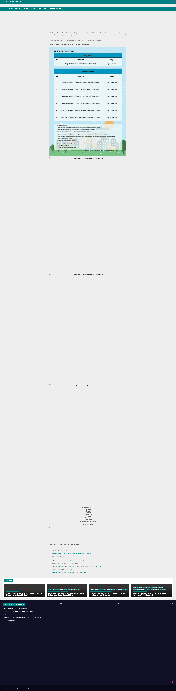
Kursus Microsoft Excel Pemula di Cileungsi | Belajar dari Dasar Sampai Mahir (66, 594)
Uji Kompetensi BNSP (15, 591)
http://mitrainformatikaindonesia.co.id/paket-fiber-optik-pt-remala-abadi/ (69, 572)
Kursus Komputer (14, 8)
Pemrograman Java (155, 589)
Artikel (33, 8)
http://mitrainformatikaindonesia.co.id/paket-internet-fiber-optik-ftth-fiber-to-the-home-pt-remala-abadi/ (76, 566)
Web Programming (142, 591)
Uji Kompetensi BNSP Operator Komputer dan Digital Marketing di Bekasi (24, 594)
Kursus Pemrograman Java (157, 587)
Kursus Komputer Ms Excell (74, 589)
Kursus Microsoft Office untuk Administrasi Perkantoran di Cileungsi (107, 594)
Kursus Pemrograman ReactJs (139, 589)
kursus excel (55, 589)
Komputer (97, 589)
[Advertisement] (88, 20)
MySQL (148, 589)
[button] (50, 527)
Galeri (26, 8)
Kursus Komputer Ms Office (54, 591)
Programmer (163, 589)
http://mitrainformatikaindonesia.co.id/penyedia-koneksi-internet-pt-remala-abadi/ (71, 553)
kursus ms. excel (64, 591)
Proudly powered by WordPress (10, 688)
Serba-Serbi (42, 8)
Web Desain (135, 591)
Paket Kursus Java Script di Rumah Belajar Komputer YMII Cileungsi (150, 594)
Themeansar (31, 688)
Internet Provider (56, 8)
